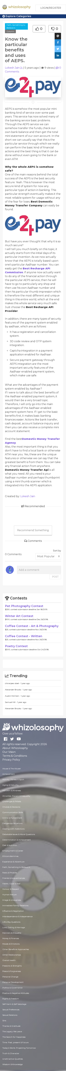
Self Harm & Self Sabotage (14, 1004)
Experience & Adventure (13, 861)
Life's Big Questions (11, 922)
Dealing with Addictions (13, 829)
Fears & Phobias (9, 872)
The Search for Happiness (13, 1037)
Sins (4, 1020)
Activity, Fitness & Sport (13, 779)
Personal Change (10, 976)
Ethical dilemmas (10, 856)
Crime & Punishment (12, 818)
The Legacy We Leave (12, 1031)
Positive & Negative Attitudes (15, 993)
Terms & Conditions (14, 755)
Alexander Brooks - (14, 689)
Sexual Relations (9, 1015)
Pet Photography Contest (24, 606)
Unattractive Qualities (12, 1059)
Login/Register (50, 7)
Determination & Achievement (16, 840)
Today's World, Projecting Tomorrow (19, 1048)
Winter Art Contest (19, 616)
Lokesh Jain (12, 67)
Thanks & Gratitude (11, 1026)
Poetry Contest (16, 646)
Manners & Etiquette (11, 933)
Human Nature (9, 894)
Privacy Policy (11, 759)
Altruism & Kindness (11, 790)
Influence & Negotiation (13, 911)
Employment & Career (12, 850)
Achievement (8, 774)
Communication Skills (12, 812)
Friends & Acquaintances (13, 878)
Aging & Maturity (10, 785)
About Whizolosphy (15, 748)
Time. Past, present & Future (15, 1042)
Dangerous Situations (12, 823)
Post (55, 576)
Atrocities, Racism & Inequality (16, 796)
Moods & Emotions (11, 944)
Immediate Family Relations (15, 905)
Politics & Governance (12, 987)
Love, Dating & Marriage (13, 927)
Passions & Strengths (12, 966)
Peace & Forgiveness (11, 971)
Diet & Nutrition (9, 845)
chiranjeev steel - (13, 683)
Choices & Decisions (11, 807)
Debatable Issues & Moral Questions (18, 834)
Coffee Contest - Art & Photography (31, 626)
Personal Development (13, 982)
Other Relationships (11, 955)
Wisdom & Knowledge (12, 1064)
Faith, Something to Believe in (16, 26)
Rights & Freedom (10, 998)
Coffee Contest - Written (23, 636)
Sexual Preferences (10, 1009)
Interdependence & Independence (17, 916)
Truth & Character (10, 1053)
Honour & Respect (10, 889)
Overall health (9, 960)
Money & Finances (10, 938)
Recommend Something (33, 530)
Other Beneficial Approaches (15, 949)
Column (10, 31)
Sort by (57, 550)
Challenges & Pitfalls (11, 801)
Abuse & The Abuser (11, 768)
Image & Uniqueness (11, 900)
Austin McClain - (13, 696)
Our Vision (9, 751)
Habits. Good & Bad (11, 883)
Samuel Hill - (11, 702)
